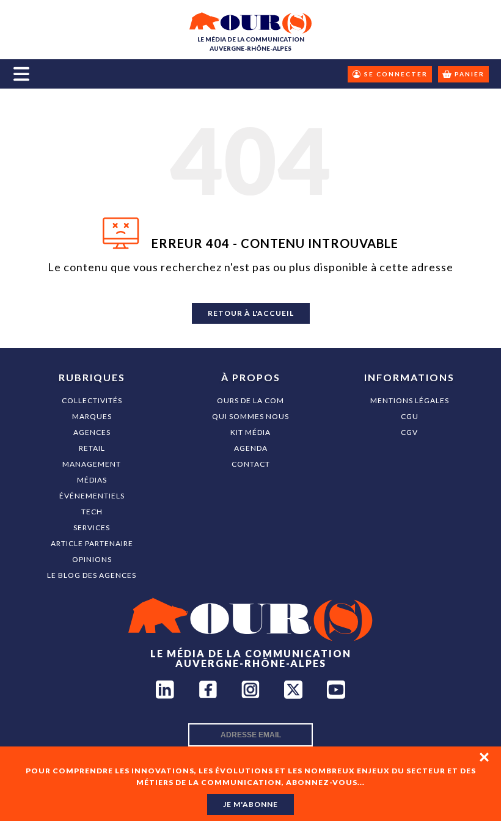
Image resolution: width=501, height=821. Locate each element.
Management (91, 464)
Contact (251, 464)
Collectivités (92, 400)
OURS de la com (250, 400)
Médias (92, 479)
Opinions (92, 559)
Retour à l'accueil (251, 313)
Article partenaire (92, 543)
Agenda (251, 448)
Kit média (250, 432)
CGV (409, 432)
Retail (92, 448)
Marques (92, 416)
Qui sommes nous (250, 416)
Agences (92, 432)
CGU (410, 416)
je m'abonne (250, 804)
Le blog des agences (91, 575)
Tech (92, 511)
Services (91, 527)
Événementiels (92, 495)
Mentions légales (409, 400)
